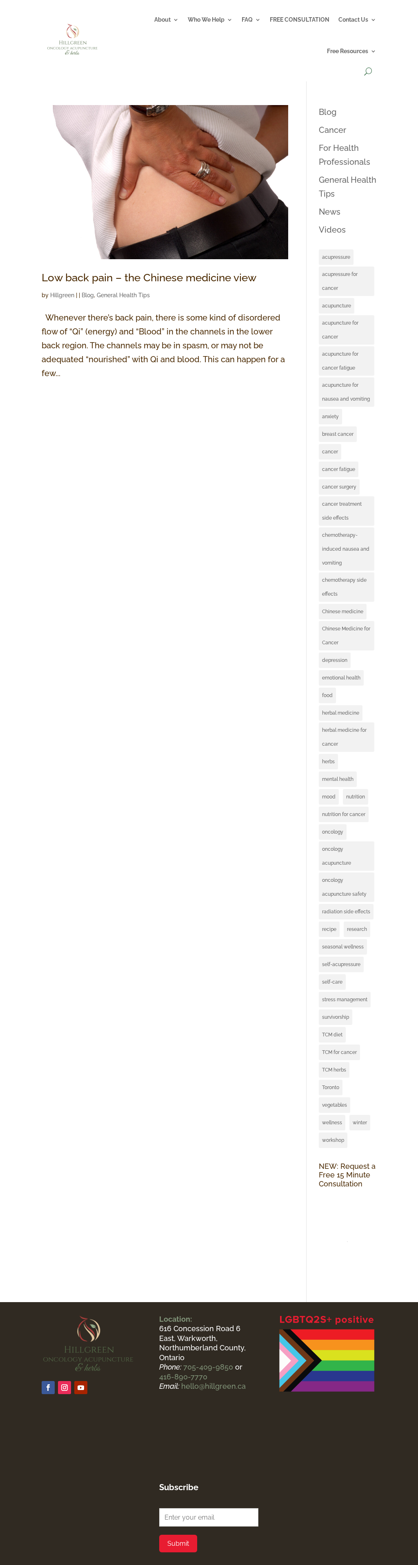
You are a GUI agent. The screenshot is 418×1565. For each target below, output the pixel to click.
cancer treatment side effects (342, 511)
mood (329, 797)
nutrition (355, 797)
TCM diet (332, 1035)
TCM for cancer (339, 1052)
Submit (178, 1543)
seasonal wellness (343, 947)
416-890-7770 (183, 1376)
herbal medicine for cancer (344, 737)
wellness (332, 1123)
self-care (332, 982)
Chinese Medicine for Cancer (346, 636)
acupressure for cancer (340, 281)
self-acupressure (341, 964)
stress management (344, 999)
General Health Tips (123, 295)
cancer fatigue (338, 469)
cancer (330, 452)
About (162, 19)
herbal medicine (340, 713)
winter (360, 1123)
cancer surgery (339, 487)
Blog (88, 295)
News (329, 212)
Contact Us (353, 19)
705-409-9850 (209, 1367)
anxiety (330, 416)
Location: (175, 1319)
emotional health (341, 678)
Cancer (332, 130)
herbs (328, 762)
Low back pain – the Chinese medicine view (149, 277)
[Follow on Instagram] (64, 1387)
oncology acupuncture (336, 856)
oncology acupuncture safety (344, 887)
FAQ (247, 19)
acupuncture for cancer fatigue (340, 361)
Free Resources (347, 51)
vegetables (334, 1105)
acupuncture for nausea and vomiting (346, 392)
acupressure (336, 257)
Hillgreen (62, 295)
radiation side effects (346, 912)
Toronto (330, 1087)
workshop (333, 1140)
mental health (338, 779)
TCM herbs (334, 1070)
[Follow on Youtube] (80, 1387)
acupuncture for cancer (340, 330)
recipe (329, 929)
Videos (332, 230)
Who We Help (206, 19)
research (357, 929)
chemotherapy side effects (344, 587)
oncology (332, 832)
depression (334, 660)
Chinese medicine (342, 611)
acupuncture (336, 306)
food (327, 695)
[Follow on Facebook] (48, 1387)
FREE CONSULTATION (299, 19)
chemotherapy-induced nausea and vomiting (345, 549)
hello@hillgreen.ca (213, 1386)
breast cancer (338, 434)
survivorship (335, 1017)
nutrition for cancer (343, 814)
